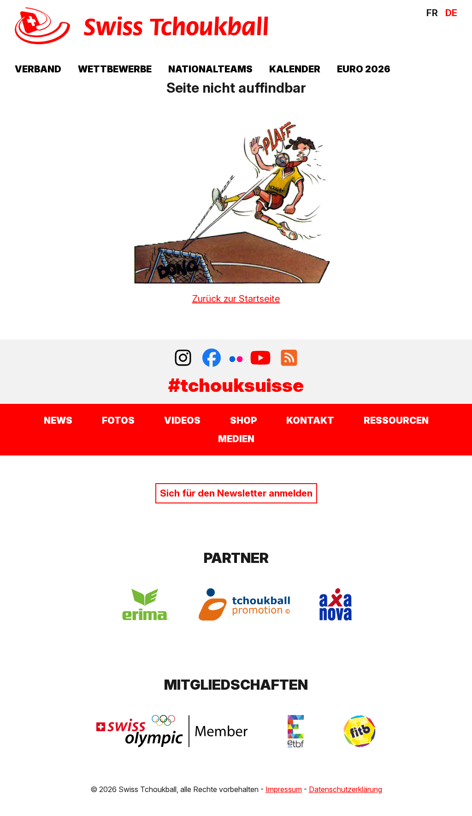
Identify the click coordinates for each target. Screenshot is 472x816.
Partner (236, 558)
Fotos (118, 420)
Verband (38, 69)
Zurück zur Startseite (236, 298)
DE (451, 12)
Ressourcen (396, 420)
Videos (182, 420)
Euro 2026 (363, 69)
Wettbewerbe (115, 69)
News (58, 420)
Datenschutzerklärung (345, 789)
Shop (243, 420)
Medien (236, 438)
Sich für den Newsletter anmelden (236, 493)
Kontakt (310, 420)
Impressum (284, 789)
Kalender (294, 69)
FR (432, 12)
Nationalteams (210, 69)
